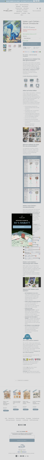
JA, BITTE (22, 226)
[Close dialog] (31, 215)
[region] (22, 1)
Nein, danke (22, 230)
